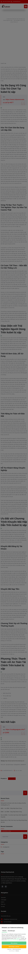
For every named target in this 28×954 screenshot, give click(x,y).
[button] (14, 943)
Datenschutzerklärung (17, 949)
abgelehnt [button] (19, 938)
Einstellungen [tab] (11, 930)
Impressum (9, 949)
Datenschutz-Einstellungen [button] (13, 939)
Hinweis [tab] (4, 930)
